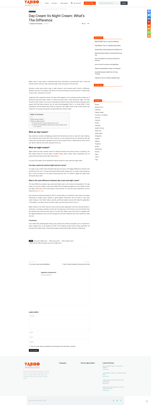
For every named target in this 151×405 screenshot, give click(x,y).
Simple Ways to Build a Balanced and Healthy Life (108, 49)
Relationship (98, 149)
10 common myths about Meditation (39, 264)
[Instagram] (113, 400)
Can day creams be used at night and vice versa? (45, 123)
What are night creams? (38, 121)
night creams (59, 154)
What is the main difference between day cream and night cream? (50, 124)
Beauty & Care (37, 9)
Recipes (97, 146)
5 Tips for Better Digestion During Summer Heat (76, 264)
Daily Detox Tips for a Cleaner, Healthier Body (107, 78)
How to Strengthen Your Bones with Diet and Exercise (107, 59)
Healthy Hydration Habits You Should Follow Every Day (108, 54)
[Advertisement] (59, 234)
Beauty (97, 104)
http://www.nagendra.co (46, 275)
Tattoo (97, 157)
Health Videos (99, 133)
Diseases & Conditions (101, 115)
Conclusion (38, 126)
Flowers (97, 123)
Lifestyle (97, 138)
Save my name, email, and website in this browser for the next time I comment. (53, 346)
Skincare (97, 151)
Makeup (97, 141)
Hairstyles (97, 125)
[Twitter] (34, 27)
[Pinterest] (38, 27)
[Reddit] (149, 25)
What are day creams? (37, 119)
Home (30, 9)
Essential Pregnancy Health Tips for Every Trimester (106, 73)
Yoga (96, 159)
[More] (47, 27)
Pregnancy (98, 144)
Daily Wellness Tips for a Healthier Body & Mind (108, 45)
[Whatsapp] (149, 32)
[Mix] (149, 29)
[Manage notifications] (146, 401)
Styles (96, 154)
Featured (97, 120)
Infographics (98, 136)
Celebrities (98, 110)
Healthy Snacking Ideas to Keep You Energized (107, 68)
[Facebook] (30, 27)
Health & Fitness (99, 128)
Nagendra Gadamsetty (36, 23)
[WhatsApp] (42, 27)
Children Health (99, 112)
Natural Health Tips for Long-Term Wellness (107, 41)
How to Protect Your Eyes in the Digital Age (106, 64)
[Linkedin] (149, 18)
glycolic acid (39, 191)
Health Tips (98, 131)
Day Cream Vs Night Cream (40, 241)
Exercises (97, 117)
